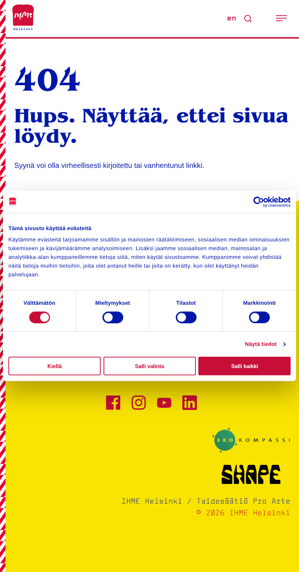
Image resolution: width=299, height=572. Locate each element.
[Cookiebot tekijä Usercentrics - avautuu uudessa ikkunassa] (259, 201)
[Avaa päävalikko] (281, 18)
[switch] (112, 317)
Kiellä (54, 366)
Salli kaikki (244, 366)
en (231, 18)
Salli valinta (149, 366)
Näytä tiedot (261, 344)
